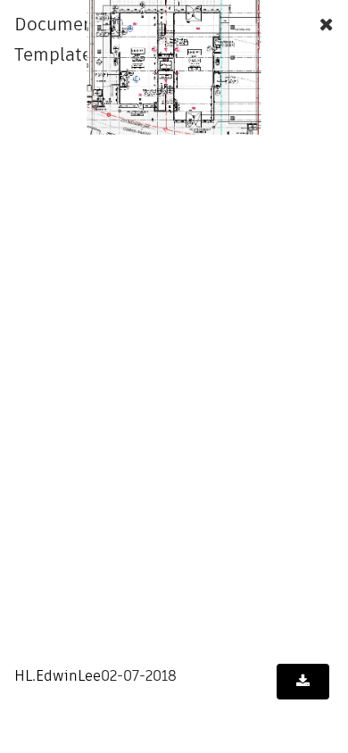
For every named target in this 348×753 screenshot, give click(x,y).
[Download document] (303, 681)
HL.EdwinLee (57, 676)
